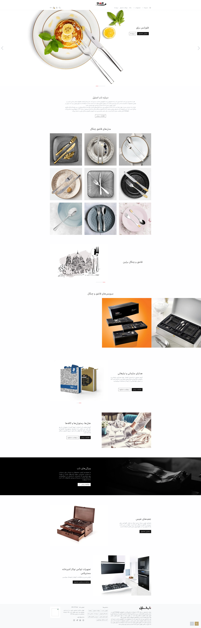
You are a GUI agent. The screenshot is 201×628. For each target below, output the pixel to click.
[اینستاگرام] (74, 620)
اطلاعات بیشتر (100, 116)
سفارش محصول (143, 34)
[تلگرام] (77, 620)
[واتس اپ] (80, 620)
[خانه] (100, 4)
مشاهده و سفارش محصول (82, 582)
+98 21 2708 (74, 607)
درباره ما (132, 34)
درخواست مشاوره (124, 389)
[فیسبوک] (83, 620)
